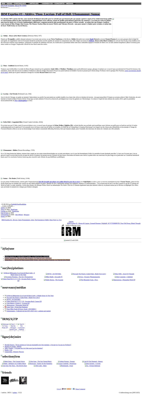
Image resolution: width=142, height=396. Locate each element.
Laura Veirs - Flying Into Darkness (17, 307)
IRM (3, 4)
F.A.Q (59, 389)
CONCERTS (59, 4)
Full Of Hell (5, 213)
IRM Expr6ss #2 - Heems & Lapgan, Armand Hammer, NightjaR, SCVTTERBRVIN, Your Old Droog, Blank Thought (103, 223)
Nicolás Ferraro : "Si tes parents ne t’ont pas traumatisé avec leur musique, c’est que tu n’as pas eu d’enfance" (38, 345)
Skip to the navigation (7, 5)
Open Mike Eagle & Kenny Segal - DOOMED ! (21, 309)
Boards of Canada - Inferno (13, 346)
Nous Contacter (80, 389)
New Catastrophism (20, 100)
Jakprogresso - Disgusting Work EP (17, 305)
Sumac (3, 216)
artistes (15, 392)
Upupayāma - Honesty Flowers (14, 352)
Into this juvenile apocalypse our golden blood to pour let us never (59, 182)
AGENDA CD (47, 4)
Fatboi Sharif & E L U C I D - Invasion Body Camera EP (24, 301)
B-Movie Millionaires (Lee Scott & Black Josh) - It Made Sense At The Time (30, 295)
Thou (2, 209)
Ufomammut (5, 215)
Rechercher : (5, 7)
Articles (71, 221)
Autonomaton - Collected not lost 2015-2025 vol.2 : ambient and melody (28, 311)
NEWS (9, 4)
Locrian (3, 211)
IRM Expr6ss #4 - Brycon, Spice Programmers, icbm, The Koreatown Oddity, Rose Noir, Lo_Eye (32, 220)
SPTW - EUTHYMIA (13, 299)
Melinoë (91, 41)
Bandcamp (14, 209)
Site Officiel (19, 215)
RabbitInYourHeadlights (18, 204)
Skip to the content (20, 5)
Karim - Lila (8, 350)
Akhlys (3, 208)
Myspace (26, 215)
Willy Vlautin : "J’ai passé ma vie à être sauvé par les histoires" (24, 348)
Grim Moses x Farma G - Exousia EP (18, 303)
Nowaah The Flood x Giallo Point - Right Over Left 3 (23, 297)
